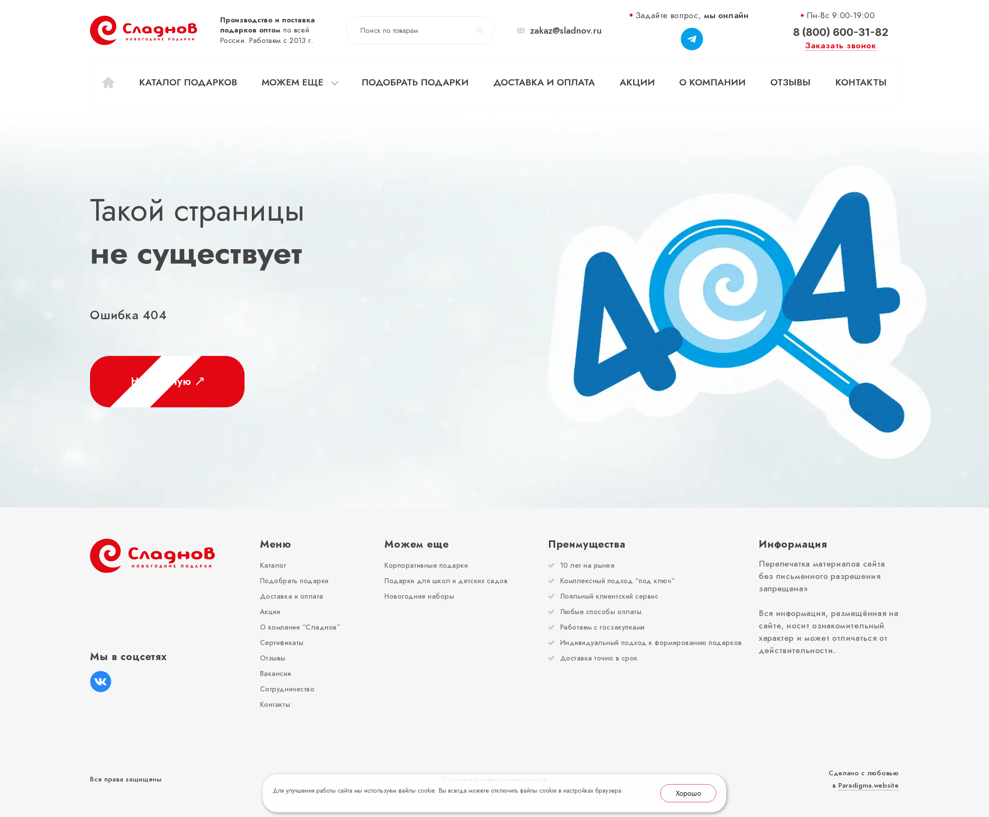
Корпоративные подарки (426, 565)
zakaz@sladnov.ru (566, 30)
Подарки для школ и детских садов (446, 581)
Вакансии (275, 674)
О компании (712, 82)
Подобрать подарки (415, 82)
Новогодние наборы (419, 596)
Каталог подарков (188, 82)
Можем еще (292, 82)
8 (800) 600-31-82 (840, 32)
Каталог (273, 565)
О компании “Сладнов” (300, 627)
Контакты (861, 82)
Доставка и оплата (544, 82)
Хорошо (688, 793)
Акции (637, 82)
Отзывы (790, 82)
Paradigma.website (868, 785)
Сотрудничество (287, 689)
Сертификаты (282, 643)
